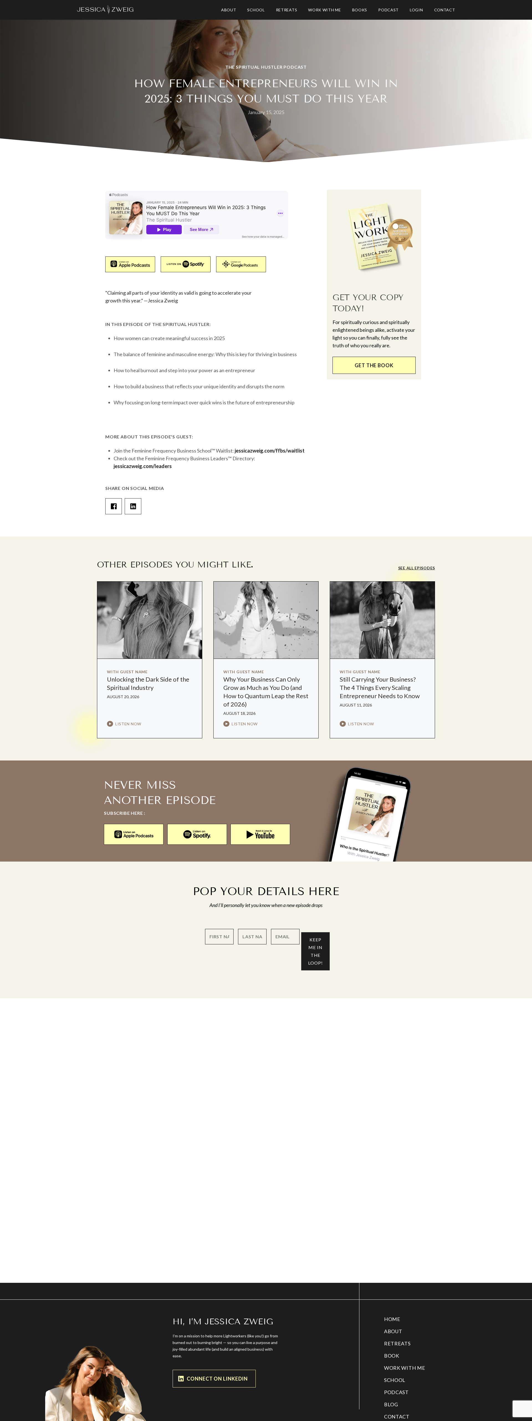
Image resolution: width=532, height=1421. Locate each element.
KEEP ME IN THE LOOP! (315, 951)
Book (391, 1356)
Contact (397, 1417)
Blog (391, 1404)
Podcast (396, 1392)
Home (392, 1319)
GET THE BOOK (374, 365)
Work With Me (404, 1368)
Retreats (397, 1343)
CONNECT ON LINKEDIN (217, 1379)
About (393, 1331)
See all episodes (416, 568)
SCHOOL (394, 1380)
